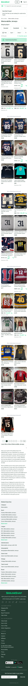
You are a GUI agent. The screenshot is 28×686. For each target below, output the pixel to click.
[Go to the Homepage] (5, 2)
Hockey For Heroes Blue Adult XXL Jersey (6, 210)
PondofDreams (18, 380)
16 (21, 441)
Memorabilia (4, 18)
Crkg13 (16, 251)
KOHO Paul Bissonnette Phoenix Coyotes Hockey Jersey (19, 285)
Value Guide (4, 621)
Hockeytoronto (5, 207)
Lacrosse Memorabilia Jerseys (9, 519)
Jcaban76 (17, 177)
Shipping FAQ (4, 608)
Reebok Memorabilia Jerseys (8, 576)
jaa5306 (16, 307)
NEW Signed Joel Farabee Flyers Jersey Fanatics (7, 310)
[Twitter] (13, 602)
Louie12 (3, 380)
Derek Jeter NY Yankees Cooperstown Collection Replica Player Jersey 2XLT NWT (7, 181)
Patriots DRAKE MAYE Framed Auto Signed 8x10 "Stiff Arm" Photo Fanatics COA (7, 406)
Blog (2, 656)
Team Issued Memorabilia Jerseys (10, 566)
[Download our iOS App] (9, 662)
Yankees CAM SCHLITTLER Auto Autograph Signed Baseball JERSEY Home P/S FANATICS (20, 232)
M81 (2, 307)
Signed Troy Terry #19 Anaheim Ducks (19, 82)
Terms (2, 641)
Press (2, 652)
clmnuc (3, 251)
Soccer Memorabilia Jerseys (8, 521)
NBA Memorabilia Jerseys (7, 535)
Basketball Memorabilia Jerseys (9, 517)
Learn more (23, 599)
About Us (3, 633)
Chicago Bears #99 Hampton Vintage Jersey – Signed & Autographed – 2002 (20, 135)
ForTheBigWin (4, 103)
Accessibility (4, 649)
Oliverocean (17, 402)
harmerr (3, 132)
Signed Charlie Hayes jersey (7, 106)
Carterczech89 (5, 78)
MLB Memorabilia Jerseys (8, 533)
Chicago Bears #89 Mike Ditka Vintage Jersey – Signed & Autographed (6, 135)
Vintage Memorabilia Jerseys (8, 561)
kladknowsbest (18, 282)
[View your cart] (21, 2)
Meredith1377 (17, 103)
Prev (4, 441)
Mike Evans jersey (18, 333)
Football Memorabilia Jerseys (8, 515)
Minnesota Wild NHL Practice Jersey (18, 157)
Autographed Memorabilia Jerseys (10, 550)
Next (24, 441)
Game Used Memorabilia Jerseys (9, 556)
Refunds (3, 610)
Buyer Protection (5, 613)
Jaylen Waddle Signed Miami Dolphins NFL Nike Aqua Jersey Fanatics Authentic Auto (19, 181)
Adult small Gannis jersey (20, 106)
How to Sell (4, 623)
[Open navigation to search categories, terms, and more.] (2, 6)
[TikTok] (16, 602)
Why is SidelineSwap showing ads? (14, 116)
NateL (3, 431)
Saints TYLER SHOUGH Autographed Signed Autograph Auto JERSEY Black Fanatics (19, 60)
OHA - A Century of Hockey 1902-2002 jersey (7, 362)
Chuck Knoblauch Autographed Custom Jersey (6, 285)
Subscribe (22, 677)
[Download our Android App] (18, 662)
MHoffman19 (17, 207)
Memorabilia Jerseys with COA (9, 545)
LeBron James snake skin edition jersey (20, 362)
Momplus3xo (17, 330)
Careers (3, 636)
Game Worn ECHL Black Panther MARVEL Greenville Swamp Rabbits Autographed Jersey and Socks (20, 406)
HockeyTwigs (17, 154)
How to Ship (4, 625)
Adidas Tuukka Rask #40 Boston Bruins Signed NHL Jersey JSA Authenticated (20, 310)
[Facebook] (6, 602)
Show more (4, 523)
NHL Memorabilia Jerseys (7, 529)
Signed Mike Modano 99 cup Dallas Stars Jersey (6, 82)
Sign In (25, 2)
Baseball (6, 28)
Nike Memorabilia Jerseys (7, 578)
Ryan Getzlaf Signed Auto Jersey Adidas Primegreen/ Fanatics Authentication (7, 434)
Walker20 (17, 358)
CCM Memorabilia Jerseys (8, 580)
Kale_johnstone (5, 330)
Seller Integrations (5, 628)
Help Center (4, 615)
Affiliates (3, 638)
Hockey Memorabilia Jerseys (8, 512)
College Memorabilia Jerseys (8, 537)
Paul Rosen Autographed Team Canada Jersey (6, 384)
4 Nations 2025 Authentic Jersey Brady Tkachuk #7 (7, 254)
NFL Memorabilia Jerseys (7, 531)
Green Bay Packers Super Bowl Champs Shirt (20, 254)
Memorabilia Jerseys (13, 18)
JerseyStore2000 (5, 56)
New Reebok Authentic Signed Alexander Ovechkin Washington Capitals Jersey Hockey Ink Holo (20, 384)
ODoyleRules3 (4, 282)
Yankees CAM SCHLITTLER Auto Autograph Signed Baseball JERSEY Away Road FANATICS (7, 232)
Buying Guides (22, 602)
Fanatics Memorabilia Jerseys (8, 572)
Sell (17, 2)
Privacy (3, 643)
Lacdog (3, 177)
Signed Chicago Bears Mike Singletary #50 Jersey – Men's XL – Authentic (7, 157)
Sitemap (3, 654)
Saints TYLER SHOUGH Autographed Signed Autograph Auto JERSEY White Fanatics (6, 60)
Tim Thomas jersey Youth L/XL (20, 210)
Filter (5, 32)
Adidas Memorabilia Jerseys (8, 574)
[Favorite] (12, 44)
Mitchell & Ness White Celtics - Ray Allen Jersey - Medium (7, 334)
